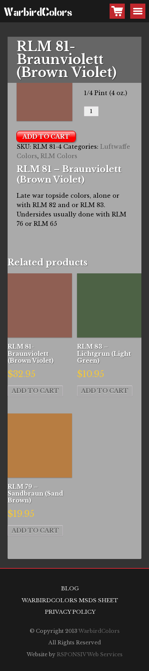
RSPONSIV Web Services (90, 654)
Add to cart (46, 136)
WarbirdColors (11, 13)
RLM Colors (59, 156)
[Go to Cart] (117, 11)
